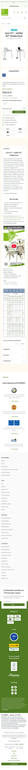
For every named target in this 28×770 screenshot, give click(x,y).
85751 (13, 333)
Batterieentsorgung (5, 526)
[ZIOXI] (14, 30)
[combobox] (12, 18)
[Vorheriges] (3, 53)
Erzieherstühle (4, 561)
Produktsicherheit (7, 361)
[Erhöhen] (10, 112)
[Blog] (12, 693)
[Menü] (25, 12)
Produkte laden (5, 377)
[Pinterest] (15, 690)
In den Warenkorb (18, 111)
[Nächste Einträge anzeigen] (25, 6)
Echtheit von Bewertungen (6, 535)
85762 (21, 326)
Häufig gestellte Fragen (6, 523)
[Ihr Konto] (18, 12)
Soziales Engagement (5, 472)
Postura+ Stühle (4, 564)
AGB (14, 753)
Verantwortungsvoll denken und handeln (9, 469)
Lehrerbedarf (4, 575)
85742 (9, 320)
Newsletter (3, 486)
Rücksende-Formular (5, 492)
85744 (9, 333)
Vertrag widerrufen (14, 763)
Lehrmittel (3, 572)
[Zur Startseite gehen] (4, 12)
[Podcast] (15, 693)
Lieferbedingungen (5, 521)
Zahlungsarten (4, 498)
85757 (18, 320)
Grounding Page (4, 538)
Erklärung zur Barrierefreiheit (14, 760)
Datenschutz (14, 755)
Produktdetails (6, 349)
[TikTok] (12, 690)
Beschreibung (6, 148)
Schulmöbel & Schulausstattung (7, 569)
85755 (16, 326)
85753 (14, 333)
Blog (2, 483)
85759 (18, 333)
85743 (9, 326)
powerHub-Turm (9, 185)
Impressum (14, 751)
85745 (11, 306)
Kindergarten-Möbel (5, 549)
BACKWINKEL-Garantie (6, 503)
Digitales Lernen (4, 578)
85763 (21, 333)
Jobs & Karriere (4, 466)
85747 (11, 320)
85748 (11, 326)
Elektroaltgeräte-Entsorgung (7, 529)
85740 (9, 306)
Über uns (3, 463)
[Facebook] (15, 687)
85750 (13, 326)
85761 (19, 333)
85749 (11, 333)
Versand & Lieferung (5, 495)
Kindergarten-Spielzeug (6, 552)
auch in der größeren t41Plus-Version (11, 219)
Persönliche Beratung (14, 6)
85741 (9, 313)
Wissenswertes (4, 501)
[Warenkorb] (22, 12)
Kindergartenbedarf (5, 546)
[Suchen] (25, 18)
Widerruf (3, 509)
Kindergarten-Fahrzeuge (6, 555)
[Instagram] (12, 687)
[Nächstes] (24, 53)
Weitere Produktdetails (7, 89)
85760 (19, 326)
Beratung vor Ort (4, 489)
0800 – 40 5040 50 (20, 744)
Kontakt (3, 460)
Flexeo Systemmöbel (5, 566)
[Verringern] (3, 112)
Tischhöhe (6, 102)
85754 (16, 320)
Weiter (13, 604)
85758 (18, 326)
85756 (16, 333)
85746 (11, 313)
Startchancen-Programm (6, 518)
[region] (14, 53)
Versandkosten (15, 97)
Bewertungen (6, 355)
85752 (14, 326)
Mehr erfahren (15, 401)
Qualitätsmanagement (5, 475)
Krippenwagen (4, 558)
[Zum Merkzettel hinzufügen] (24, 108)
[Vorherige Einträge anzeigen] (2, 6)
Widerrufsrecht (14, 758)
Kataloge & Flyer (4, 506)
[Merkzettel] (14, 12)
